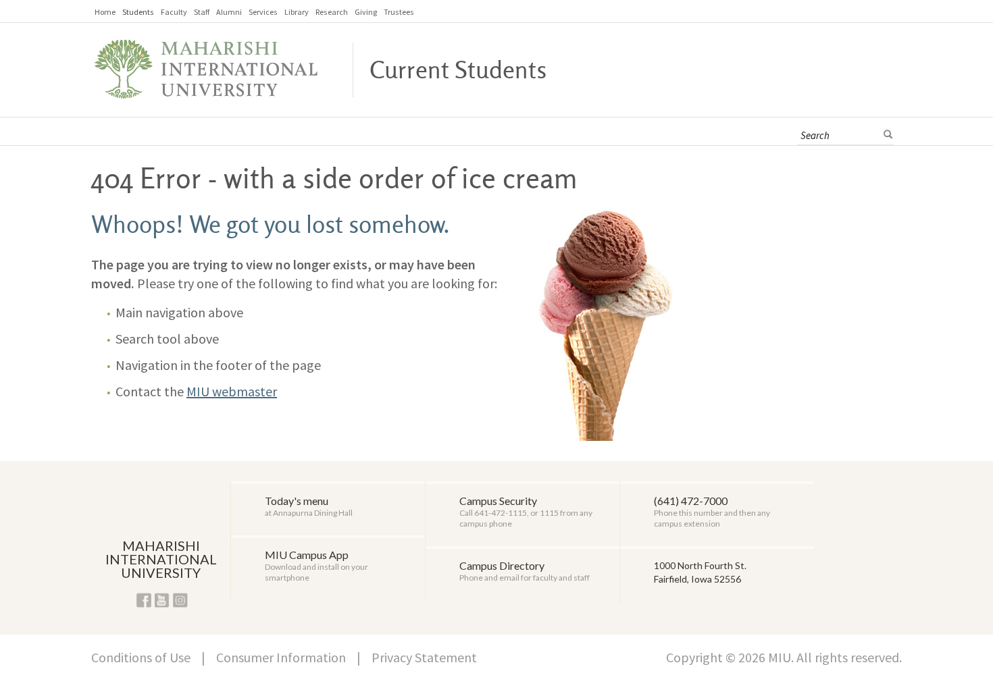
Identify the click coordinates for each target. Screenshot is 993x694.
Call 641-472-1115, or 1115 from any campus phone (525, 511)
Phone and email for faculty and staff (524, 571)
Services (263, 12)
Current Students (458, 71)
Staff (201, 12)
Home (105, 12)
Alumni (229, 12)
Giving (366, 12)
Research (331, 12)
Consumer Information (281, 657)
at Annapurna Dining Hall (309, 506)
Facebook (143, 600)
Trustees (399, 12)
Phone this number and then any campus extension (712, 511)
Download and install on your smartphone (316, 565)
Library (296, 12)
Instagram (180, 600)
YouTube (162, 600)
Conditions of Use (140, 657)
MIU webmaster (231, 391)
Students (138, 12)
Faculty (174, 12)
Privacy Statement (424, 657)
